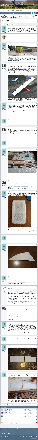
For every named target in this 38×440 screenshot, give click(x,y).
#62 (36, 35)
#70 (36, 180)
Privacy (30, 436)
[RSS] (36, 436)
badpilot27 (4, 416)
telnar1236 (4, 413)
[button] (15, 10)
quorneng (4, 68)
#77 (36, 322)
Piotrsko (3, 40)
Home (3, 10)
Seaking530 (4, 423)
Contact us (20, 436)
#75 (36, 286)
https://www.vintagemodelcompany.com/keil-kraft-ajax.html (17, 188)
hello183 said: (10, 288)
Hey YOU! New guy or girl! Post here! (15, 416)
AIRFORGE (30, 422)
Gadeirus (30, 413)
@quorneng (9, 105)
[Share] (35, 26)
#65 (36, 103)
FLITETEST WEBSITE (4, 433)
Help (32, 436)
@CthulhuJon (10, 28)
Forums (12, 10)
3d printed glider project (7, 409)
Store (8, 10)
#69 (36, 149)
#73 (36, 244)
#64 (36, 63)
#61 (36, 26)
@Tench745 (12, 324)
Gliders (11, 410)
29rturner (4, 410)
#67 (36, 127)
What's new (19, 10)
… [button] (10, 24)
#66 (36, 119)
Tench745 (4, 291)
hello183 (3, 21)
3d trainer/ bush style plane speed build (10, 415)
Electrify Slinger (6, 422)
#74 (36, 276)
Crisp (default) (4, 436)
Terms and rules (25, 436)
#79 (36, 345)
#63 (36, 43)
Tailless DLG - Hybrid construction (9, 419)
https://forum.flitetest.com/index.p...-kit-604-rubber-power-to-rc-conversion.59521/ (21, 58)
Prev (2, 24)
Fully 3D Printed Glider (7, 412)
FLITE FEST (9, 433)
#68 (36, 141)
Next (13, 24)
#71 (36, 191)
